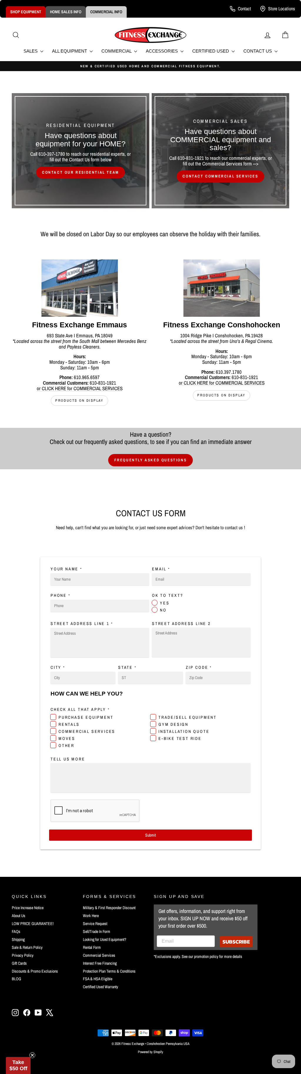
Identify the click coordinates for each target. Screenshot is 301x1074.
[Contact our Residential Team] (80, 150)
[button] (18, 1065)
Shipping (18, 939)
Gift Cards (19, 963)
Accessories (162, 50)
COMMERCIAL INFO (106, 11)
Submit (150, 835)
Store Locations (281, 8)
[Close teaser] (32, 1055)
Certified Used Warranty (100, 986)
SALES (31, 50)
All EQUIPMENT (70, 50)
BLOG (16, 978)
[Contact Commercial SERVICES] (220, 150)
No (163, 610)
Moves (66, 738)
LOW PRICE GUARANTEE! (32, 923)
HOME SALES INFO (65, 11)
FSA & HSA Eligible (97, 978)
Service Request (95, 923)
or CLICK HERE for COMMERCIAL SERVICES (80, 388)
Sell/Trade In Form (96, 931)
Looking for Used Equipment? (104, 939)
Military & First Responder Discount (109, 907)
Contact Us (258, 50)
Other (66, 745)
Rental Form (92, 947)
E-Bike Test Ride (180, 738)
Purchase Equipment (85, 717)
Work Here (91, 915)
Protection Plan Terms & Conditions (109, 971)
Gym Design (173, 724)
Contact (244, 8)
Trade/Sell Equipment (187, 717)
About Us (18, 915)
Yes (164, 603)
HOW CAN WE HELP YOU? (87, 693)
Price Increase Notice (28, 907)
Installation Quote (183, 731)
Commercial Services (86, 731)
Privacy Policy (23, 955)
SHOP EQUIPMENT (25, 11)
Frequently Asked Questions (150, 460)
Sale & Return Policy (27, 947)
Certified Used (211, 50)
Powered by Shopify (150, 1052)
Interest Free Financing (100, 963)
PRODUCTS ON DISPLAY (79, 400)
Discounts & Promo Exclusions (35, 971)
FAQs (16, 931)
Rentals (69, 724)
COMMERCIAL (117, 50)
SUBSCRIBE (236, 942)
